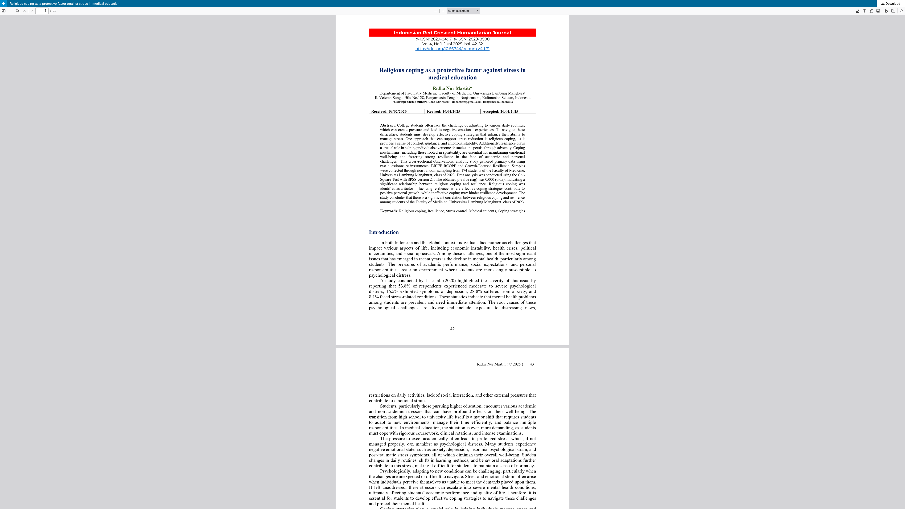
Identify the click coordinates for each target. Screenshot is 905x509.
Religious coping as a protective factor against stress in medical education (64, 3)
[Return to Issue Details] (3, 3)
